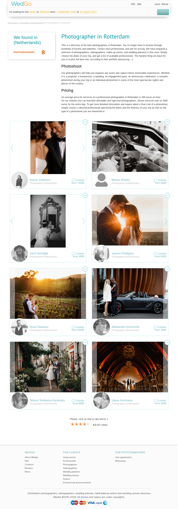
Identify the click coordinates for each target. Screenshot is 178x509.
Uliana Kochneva (122, 400)
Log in (157, 4)
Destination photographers (32, 23)
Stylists (66, 479)
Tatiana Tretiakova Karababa (47, 400)
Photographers (70, 464)
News (27, 471)
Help (139, 4)
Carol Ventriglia (39, 253)
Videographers (70, 468)
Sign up (165, 4)
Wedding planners (71, 471)
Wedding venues (71, 475)
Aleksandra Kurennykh (126, 327)
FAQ (133, 4)
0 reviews (80, 180)
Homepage (13, 23)
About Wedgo (31, 457)
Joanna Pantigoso (123, 253)
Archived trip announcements (77, 482)
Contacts (29, 464)
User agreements (123, 457)
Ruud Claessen (39, 327)
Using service (69, 457)
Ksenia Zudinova (40, 180)
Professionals (69, 461)
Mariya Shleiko (121, 180)
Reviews (29, 468)
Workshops (120, 461)
